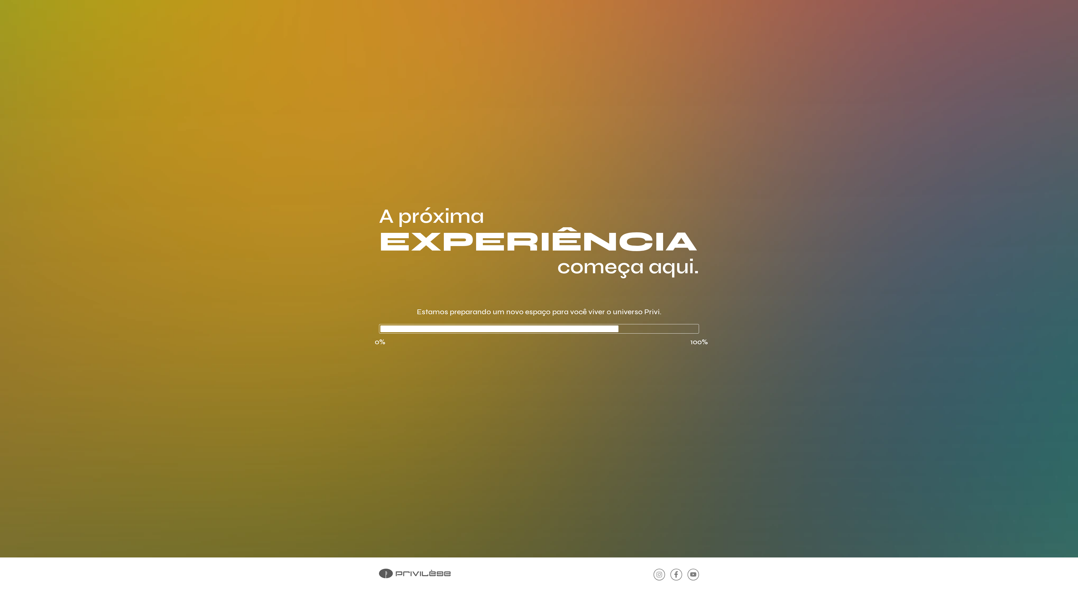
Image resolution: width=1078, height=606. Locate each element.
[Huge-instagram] (659, 574)
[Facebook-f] (676, 574)
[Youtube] (693, 574)
